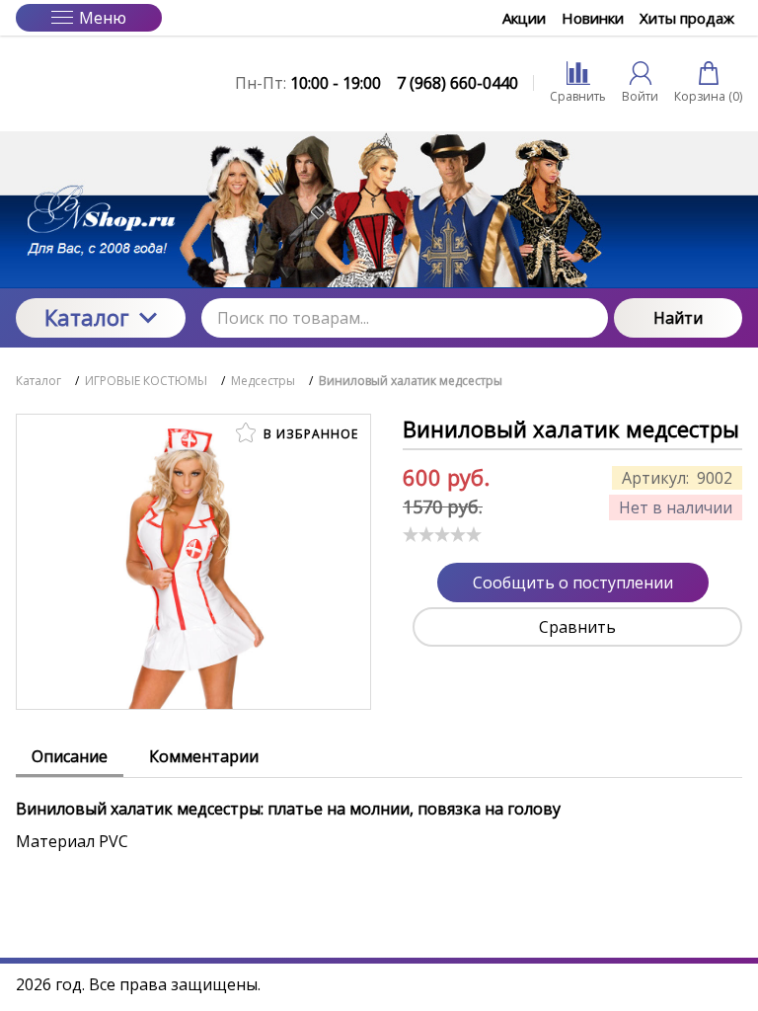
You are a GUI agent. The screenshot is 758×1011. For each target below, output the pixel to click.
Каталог (86, 317)
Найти (678, 318)
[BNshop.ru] (101, 83)
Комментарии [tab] (204, 756)
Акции (524, 18)
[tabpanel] (379, 815)
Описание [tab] (70, 756)
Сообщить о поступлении (573, 582)
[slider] (442, 534)
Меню (102, 18)
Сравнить (577, 627)
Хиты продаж (687, 18)
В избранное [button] (309, 434)
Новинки (593, 18)
